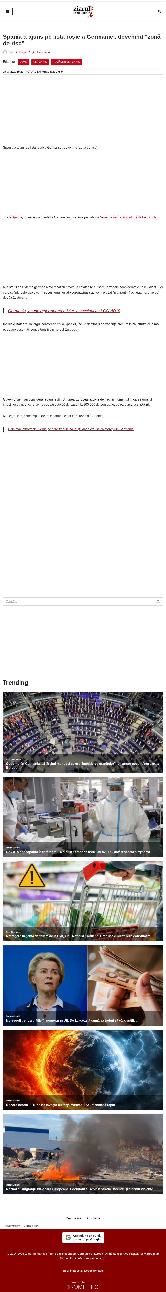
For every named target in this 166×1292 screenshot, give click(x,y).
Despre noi (74, 1218)
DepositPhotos (93, 1270)
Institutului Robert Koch (139, 217)
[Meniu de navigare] (8, 11)
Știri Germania (40, 52)
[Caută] (159, 11)
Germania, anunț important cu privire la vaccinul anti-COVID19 (64, 311)
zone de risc (109, 217)
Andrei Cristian (18, 52)
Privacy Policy (12, 1225)
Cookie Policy (31, 1225)
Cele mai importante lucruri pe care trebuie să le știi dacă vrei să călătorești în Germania (71, 429)
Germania (40, 62)
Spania (17, 217)
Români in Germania (66, 62)
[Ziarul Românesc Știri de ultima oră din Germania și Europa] (83, 11)
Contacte (93, 1218)
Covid (23, 62)
